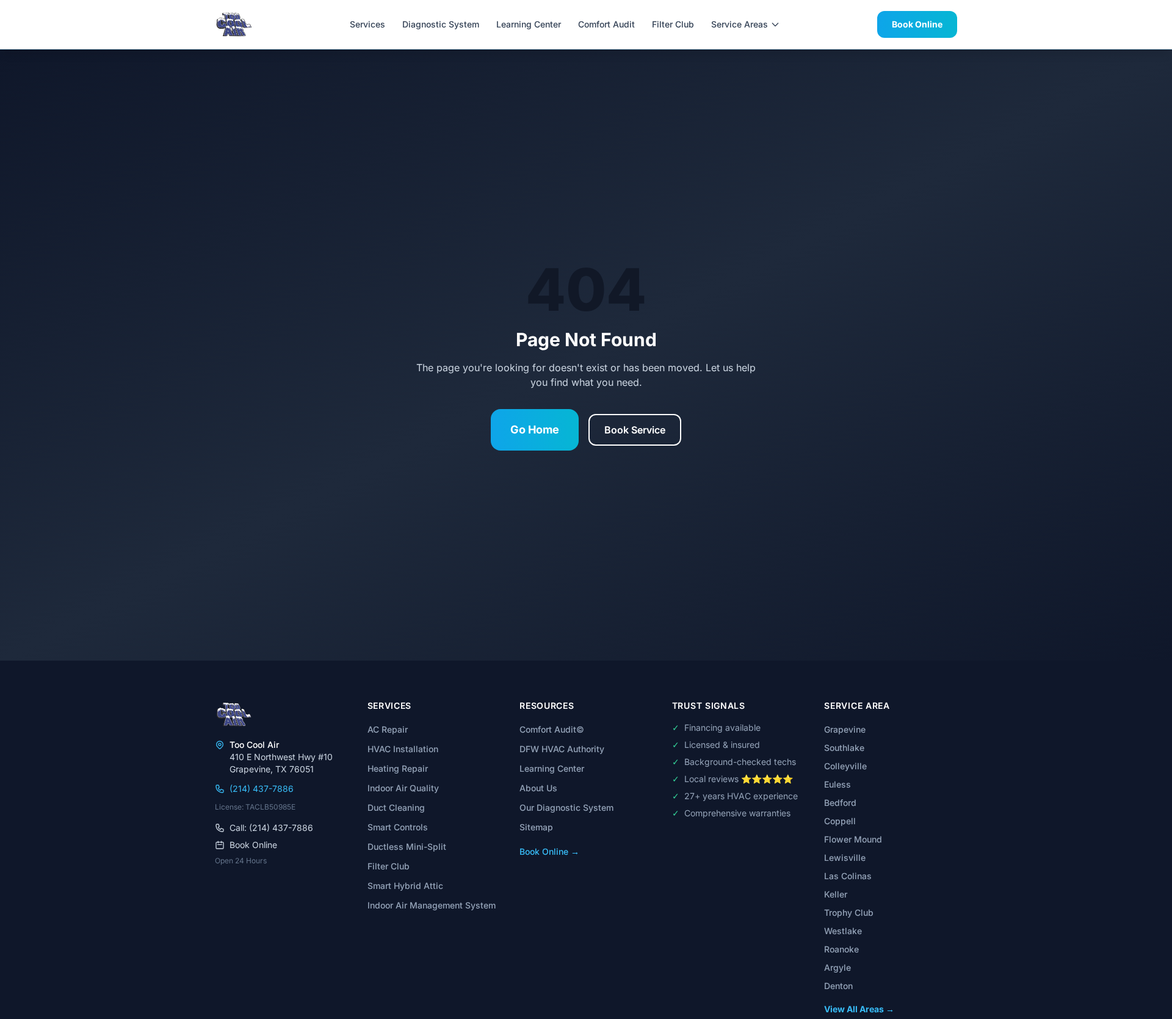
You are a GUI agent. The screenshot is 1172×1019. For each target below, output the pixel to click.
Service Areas (739, 24)
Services (367, 24)
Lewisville (845, 857)
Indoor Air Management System (431, 905)
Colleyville (845, 766)
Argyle (837, 967)
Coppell (840, 821)
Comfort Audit (606, 24)
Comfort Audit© (551, 729)
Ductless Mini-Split (406, 846)
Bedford (840, 802)
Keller (835, 894)
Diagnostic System (440, 24)
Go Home (534, 429)
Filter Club (673, 24)
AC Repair (387, 729)
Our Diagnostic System (566, 807)
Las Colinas (848, 876)
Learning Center (528, 24)
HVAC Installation (402, 749)
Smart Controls (397, 827)
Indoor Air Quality (403, 788)
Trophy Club (849, 912)
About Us (538, 788)
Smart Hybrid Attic (405, 885)
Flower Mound (853, 839)
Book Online (917, 24)
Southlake (844, 747)
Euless (837, 784)
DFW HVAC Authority (561, 749)
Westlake (843, 931)
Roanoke (841, 949)
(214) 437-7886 (262, 788)
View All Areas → (859, 1009)
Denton (838, 986)
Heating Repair (397, 768)
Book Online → (549, 851)
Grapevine (845, 729)
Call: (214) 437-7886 (271, 827)
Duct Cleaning (396, 807)
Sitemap (536, 827)
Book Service (634, 430)
